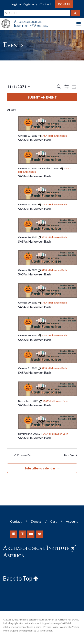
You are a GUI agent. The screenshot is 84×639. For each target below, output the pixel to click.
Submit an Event (42, 97)
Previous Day (24, 455)
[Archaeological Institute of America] (7, 20)
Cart (53, 521)
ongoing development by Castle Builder (31, 630)
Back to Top (18, 578)
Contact (45, 4)
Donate (64, 4)
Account (72, 521)
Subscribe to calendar (39, 468)
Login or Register (22, 4)
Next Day (69, 455)
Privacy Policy (50, 626)
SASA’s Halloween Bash (34, 140)
